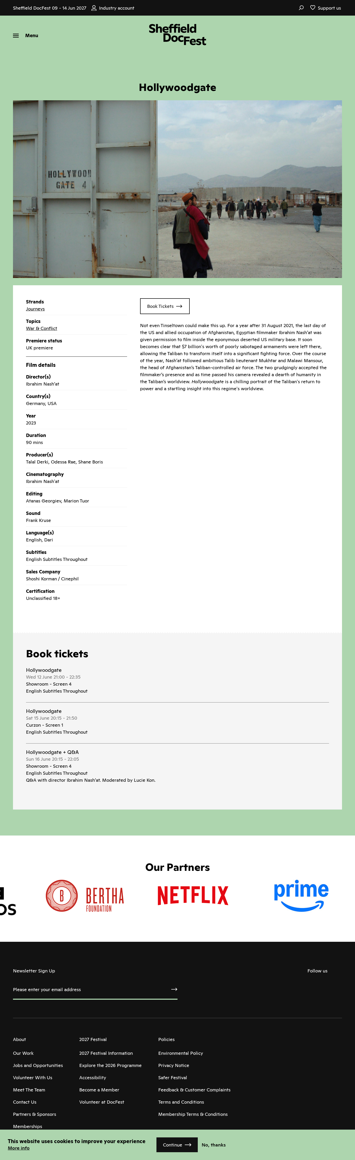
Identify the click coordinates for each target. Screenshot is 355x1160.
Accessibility (92, 1078)
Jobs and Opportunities (38, 1065)
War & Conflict (41, 328)
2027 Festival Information (106, 1053)
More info (19, 1148)
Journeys (35, 309)
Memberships (27, 1126)
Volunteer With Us (32, 1078)
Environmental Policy (180, 1053)
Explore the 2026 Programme (110, 1065)
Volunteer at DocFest (101, 1102)
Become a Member (99, 1090)
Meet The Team (29, 1090)
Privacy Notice (173, 1065)
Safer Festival (172, 1078)
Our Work (23, 1053)
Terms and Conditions (181, 1102)
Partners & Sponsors (34, 1114)
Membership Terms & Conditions (193, 1114)
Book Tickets (160, 306)
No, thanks (214, 1145)
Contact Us (24, 1102)
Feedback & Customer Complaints (194, 1090)
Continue (172, 1145)
